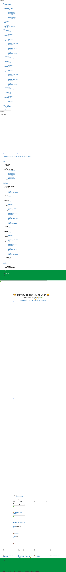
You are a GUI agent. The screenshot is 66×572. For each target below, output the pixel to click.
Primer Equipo (5, 23)
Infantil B (7, 56)
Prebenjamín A (8, 92)
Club (3, 3)
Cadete (6, 45)
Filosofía (7, 5)
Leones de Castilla (19, 496)
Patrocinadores (6, 105)
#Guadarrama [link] (43, 300)
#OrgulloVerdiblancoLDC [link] (35, 300)
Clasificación (8, 27)
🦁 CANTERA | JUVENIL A (54, 555)
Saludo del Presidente (9, 272)
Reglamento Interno (9, 8)
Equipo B (7, 30)
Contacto (7, 21)
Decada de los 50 (11, 10)
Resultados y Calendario (10, 26)
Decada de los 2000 (12, 17)
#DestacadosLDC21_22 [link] (25, 300)
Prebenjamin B (8, 97)
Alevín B (6, 71)
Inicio (4, 2)
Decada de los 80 (11, 14)
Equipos (4, 29)
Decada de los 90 (11, 16)
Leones (14, 514)
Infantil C (7, 61)
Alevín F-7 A (7, 66)
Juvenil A (7, 35)
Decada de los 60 (11, 12)
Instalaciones (8, 20)
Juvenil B (7, 40)
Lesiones (4, 22)
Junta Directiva (8, 4)
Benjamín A (7, 82)
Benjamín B (7, 87)
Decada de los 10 (11, 18)
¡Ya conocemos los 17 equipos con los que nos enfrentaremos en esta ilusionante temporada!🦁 (25, 556)
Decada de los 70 (11, 13)
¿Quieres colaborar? (9, 109)
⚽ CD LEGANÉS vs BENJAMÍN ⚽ (40, 501)
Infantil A (7, 51)
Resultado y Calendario (12, 48)
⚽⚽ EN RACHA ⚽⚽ (17, 501)
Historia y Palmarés (9, 9)
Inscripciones (5, 104)
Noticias (4, 102)
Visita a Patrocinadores (10, 107)
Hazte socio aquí (8, 7)
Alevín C (6, 76)
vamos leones (18, 497)
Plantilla (7, 25)
